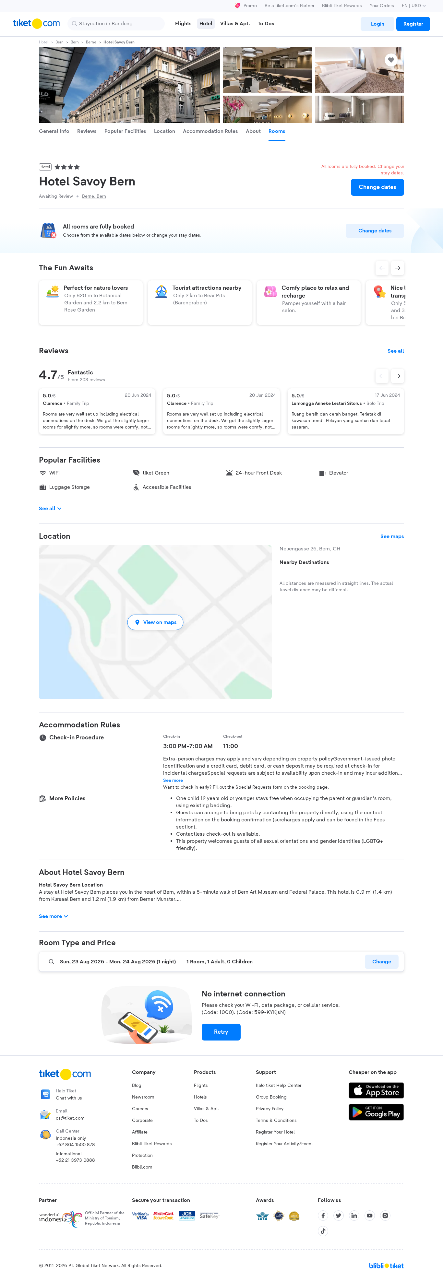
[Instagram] (385, 1215)
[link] (377, 24)
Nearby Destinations (304, 562)
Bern (59, 42)
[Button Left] (382, 376)
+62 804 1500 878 (75, 1145)
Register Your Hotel (275, 1132)
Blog (136, 1085)
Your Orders (382, 6)
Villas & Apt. (206, 1109)
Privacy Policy (269, 1109)
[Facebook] (323, 1215)
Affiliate (140, 1132)
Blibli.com (142, 1167)
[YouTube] (370, 1215)
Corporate (142, 1120)
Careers (140, 1109)
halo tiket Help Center (278, 1085)
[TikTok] (323, 1231)
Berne (91, 42)
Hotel (43, 42)
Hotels (200, 1097)
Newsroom (143, 1097)
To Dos (201, 1120)
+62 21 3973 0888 (75, 1160)
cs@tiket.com (70, 1118)
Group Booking (271, 1097)
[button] (155, 622)
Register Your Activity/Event (284, 1144)
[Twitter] (338, 1215)
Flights (201, 1085)
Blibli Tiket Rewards (342, 6)
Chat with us (69, 1098)
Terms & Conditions (276, 1120)
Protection (142, 1156)
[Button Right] (397, 376)
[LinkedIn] (354, 1215)
